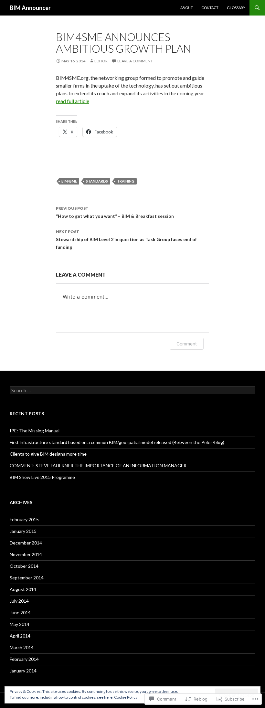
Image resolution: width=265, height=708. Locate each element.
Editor (101, 60)
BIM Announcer (30, 7)
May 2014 (19, 624)
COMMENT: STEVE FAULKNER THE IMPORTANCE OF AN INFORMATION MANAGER (98, 465)
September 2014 (27, 577)
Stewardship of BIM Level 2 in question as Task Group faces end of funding (126, 239)
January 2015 (23, 531)
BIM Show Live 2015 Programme (42, 477)
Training (125, 181)
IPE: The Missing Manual (34, 430)
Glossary (236, 7)
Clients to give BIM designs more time (48, 454)
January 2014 (23, 670)
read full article (72, 101)
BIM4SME (69, 181)
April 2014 (20, 636)
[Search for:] (132, 390)
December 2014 (26, 542)
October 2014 (24, 566)
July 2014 (19, 601)
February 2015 (24, 519)
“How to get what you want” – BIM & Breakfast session (115, 212)
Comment (186, 343)
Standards (97, 181)
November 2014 (26, 554)
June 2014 (20, 612)
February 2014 (24, 659)
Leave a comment (135, 60)
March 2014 (22, 647)
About (186, 7)
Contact (209, 7)
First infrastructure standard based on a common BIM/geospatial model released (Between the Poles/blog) (117, 442)
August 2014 (23, 589)
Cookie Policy (125, 697)
